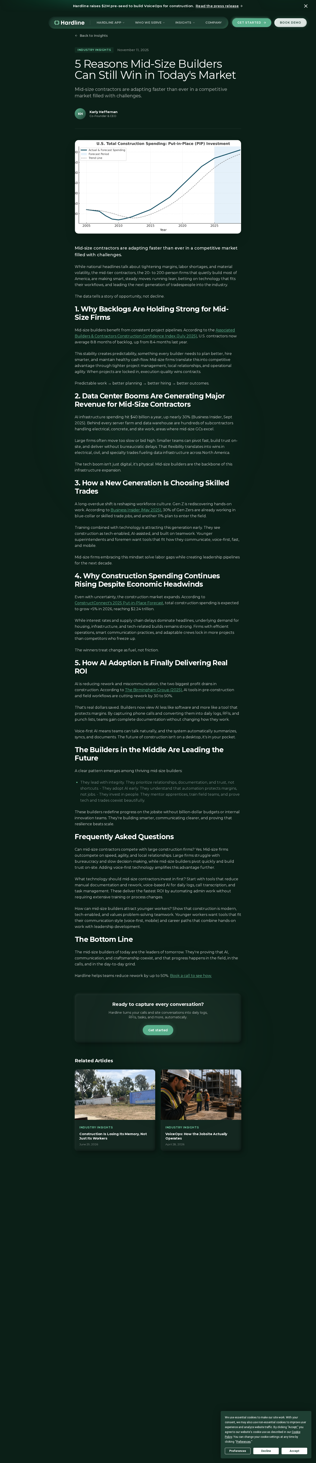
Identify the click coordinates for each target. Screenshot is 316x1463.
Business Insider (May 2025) (136, 510)
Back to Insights (94, 36)
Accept (294, 1451)
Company (213, 22)
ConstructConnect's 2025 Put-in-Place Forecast (119, 603)
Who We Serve (148, 22)
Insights (183, 22)
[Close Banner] (305, 6)
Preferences (237, 1451)
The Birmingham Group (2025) (153, 690)
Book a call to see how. (191, 975)
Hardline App (109, 22)
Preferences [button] (243, 1441)
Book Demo (290, 22)
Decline (266, 1451)
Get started (249, 22)
